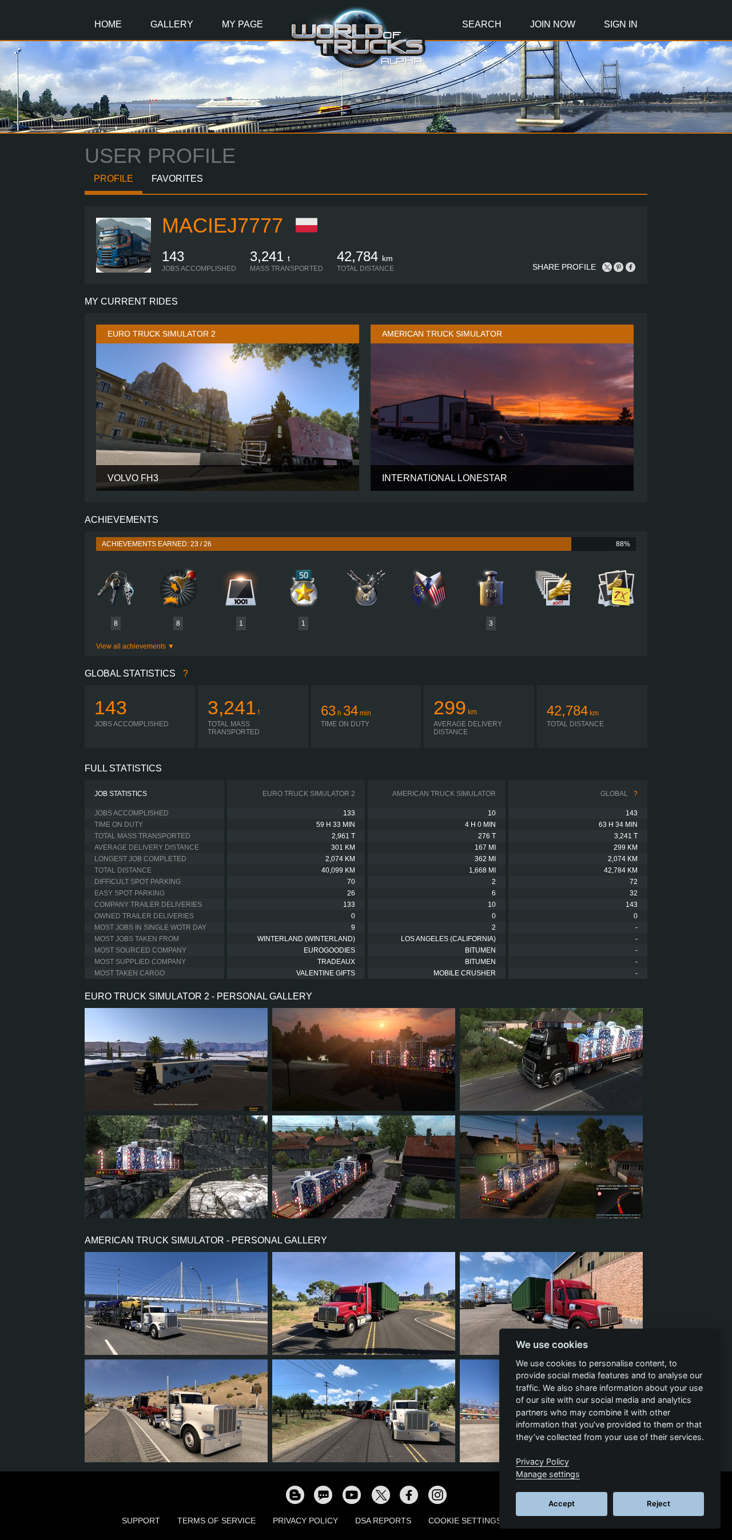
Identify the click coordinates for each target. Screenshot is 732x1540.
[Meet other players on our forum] (323, 1494)
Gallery (171, 24)
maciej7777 (222, 225)
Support (141, 1520)
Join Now (552, 24)
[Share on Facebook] (630, 267)
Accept (561, 1503)
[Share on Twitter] (607, 267)
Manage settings (548, 1474)
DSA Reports (383, 1520)
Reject (658, 1503)
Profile (113, 178)
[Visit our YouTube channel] (351, 1494)
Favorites (177, 178)
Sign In (621, 24)
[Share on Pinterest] (618, 267)
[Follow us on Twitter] (380, 1494)
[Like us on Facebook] (408, 1494)
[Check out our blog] (294, 1494)
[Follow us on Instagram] (437, 1494)
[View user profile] (123, 270)
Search (482, 24)
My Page (242, 24)
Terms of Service (216, 1520)
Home (108, 24)
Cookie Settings (465, 1520)
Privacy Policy (305, 1520)
